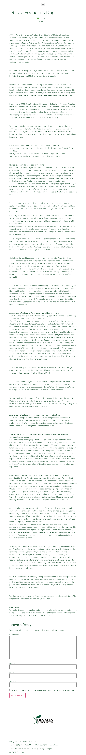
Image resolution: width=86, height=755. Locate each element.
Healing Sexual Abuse (20, 748)
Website (12, 681)
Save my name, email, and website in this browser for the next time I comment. (43, 690)
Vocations (54, 745)
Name (12, 663)
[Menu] (43, 4)
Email (12, 672)
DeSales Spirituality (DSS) (21, 745)
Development (41, 745)
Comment (14, 635)
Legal (49, 748)
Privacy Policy (38, 748)
